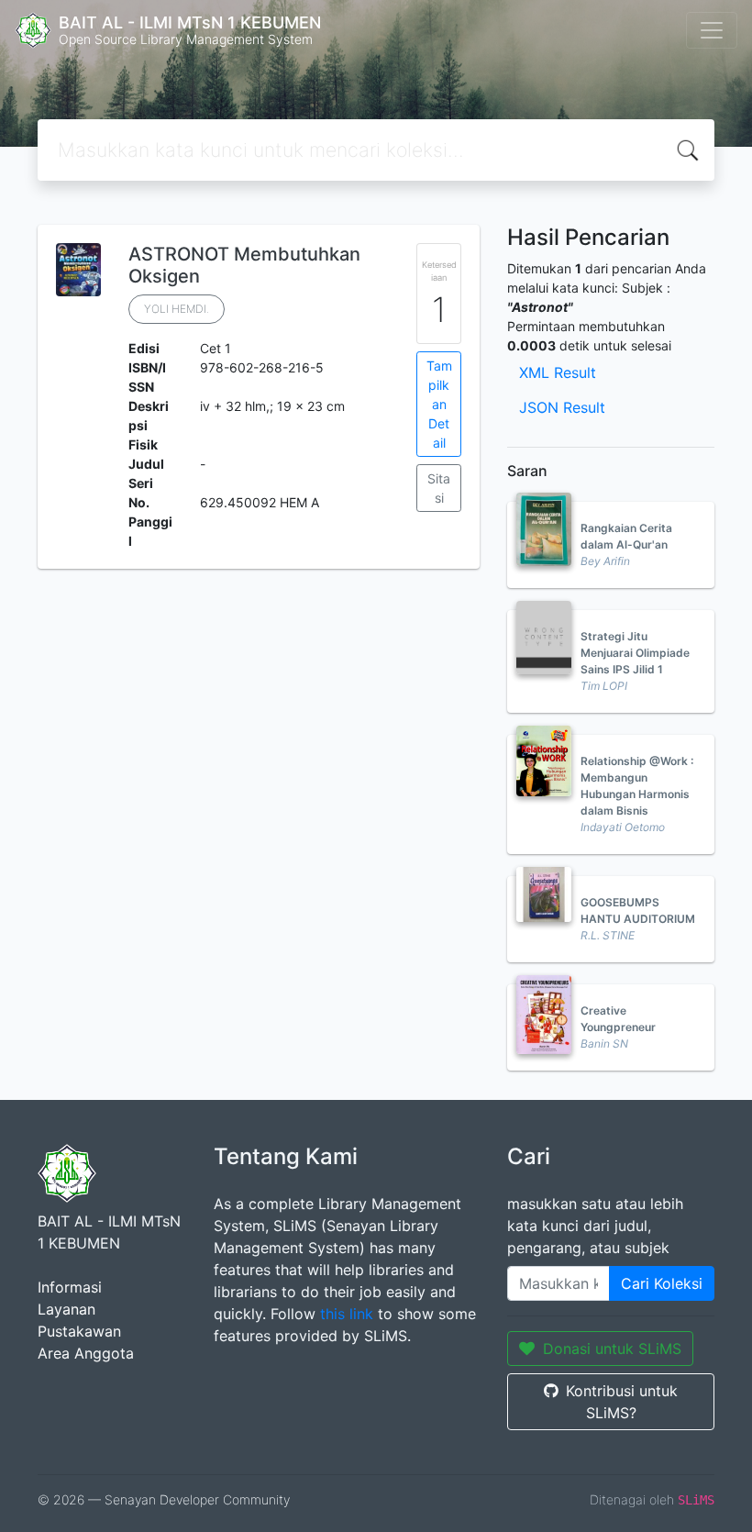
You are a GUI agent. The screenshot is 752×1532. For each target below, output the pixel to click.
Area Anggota (86, 1353)
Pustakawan (79, 1331)
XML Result (557, 372)
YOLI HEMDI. (176, 309)
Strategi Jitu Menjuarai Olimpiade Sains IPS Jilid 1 (635, 652)
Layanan (66, 1309)
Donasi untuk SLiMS (612, 1348)
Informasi (70, 1287)
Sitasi (438, 488)
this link (346, 1313)
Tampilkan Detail (439, 404)
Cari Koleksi (661, 1283)
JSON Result (562, 407)
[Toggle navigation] (711, 30)
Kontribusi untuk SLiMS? (622, 1402)
